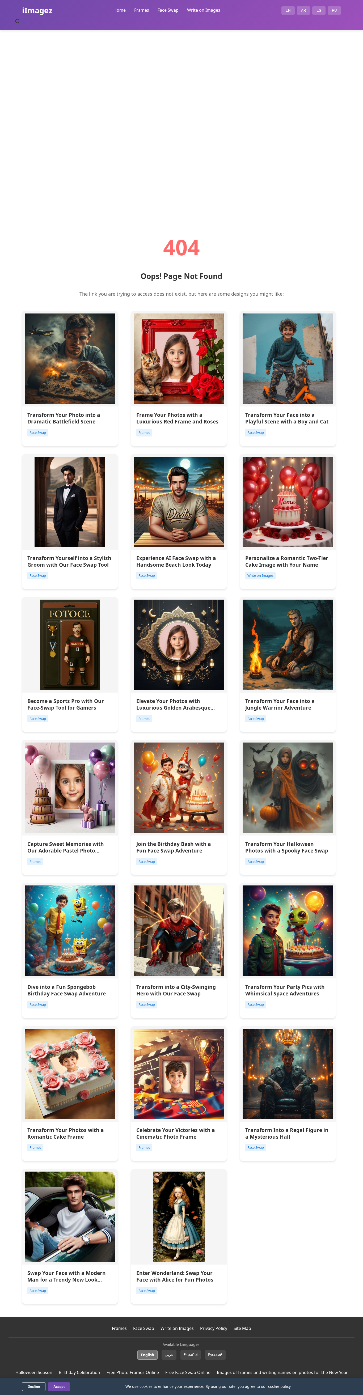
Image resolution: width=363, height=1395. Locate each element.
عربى (169, 1354)
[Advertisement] (181, 118)
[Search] (17, 21)
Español (191, 1354)
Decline (34, 1387)
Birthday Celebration (79, 1372)
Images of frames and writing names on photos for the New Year (282, 1372)
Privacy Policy (213, 1328)
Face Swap (168, 10)
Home (119, 10)
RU (334, 10)
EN (288, 10)
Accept (59, 1387)
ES (318, 10)
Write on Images (203, 10)
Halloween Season (33, 1372)
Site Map (242, 1328)
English (147, 1354)
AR (303, 10)
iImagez (37, 10)
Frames (141, 10)
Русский (215, 1354)
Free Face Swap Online (187, 1372)
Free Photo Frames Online (133, 1372)
